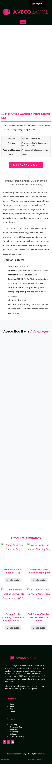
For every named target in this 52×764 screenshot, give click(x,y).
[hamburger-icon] (23, 22)
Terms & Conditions (34, 759)
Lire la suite (13, 580)
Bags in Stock (9, 209)
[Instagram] (8, 742)
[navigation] (38, 3)
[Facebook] (4, 742)
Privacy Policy (5, 759)
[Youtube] (12, 742)
